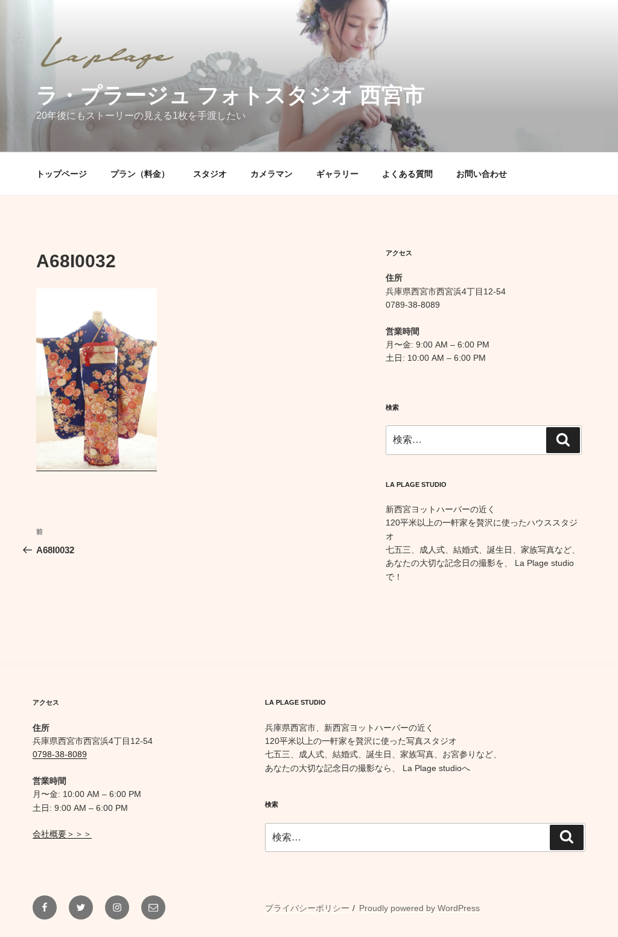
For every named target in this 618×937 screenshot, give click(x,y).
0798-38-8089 (60, 754)
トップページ (61, 174)
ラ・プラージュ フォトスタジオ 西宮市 (230, 95)
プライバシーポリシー (307, 908)
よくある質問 (407, 174)
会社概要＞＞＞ (62, 834)
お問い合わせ (481, 174)
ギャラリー (337, 174)
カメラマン (271, 174)
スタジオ (210, 174)
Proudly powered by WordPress (419, 908)
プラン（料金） (140, 174)
